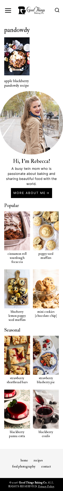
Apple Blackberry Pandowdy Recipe (16, 83)
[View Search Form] (57, 10)
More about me (29, 193)
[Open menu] (8, 10)
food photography (23, 466)
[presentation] (17, 56)
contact (46, 466)
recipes (38, 460)
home (24, 460)
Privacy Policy (46, 486)
